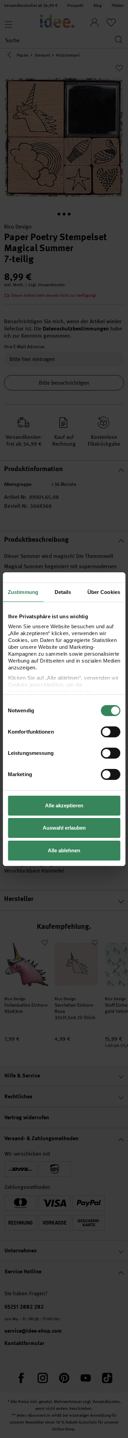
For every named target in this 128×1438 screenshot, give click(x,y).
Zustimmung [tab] (23, 592)
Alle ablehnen (64, 850)
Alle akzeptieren (64, 805)
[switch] (110, 731)
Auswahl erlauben (64, 828)
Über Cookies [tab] (103, 592)
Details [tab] (63, 592)
